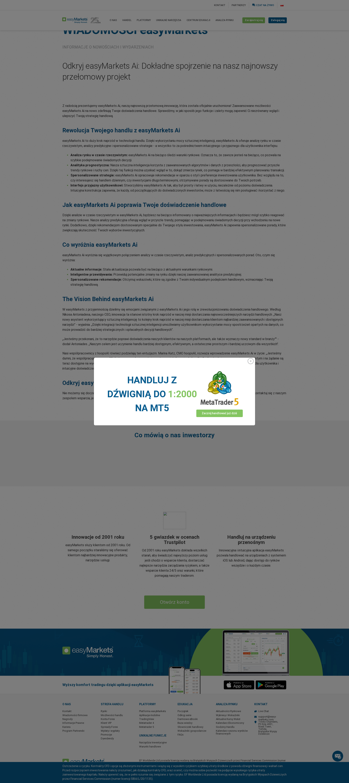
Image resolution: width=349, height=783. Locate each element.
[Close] (250, 361)
